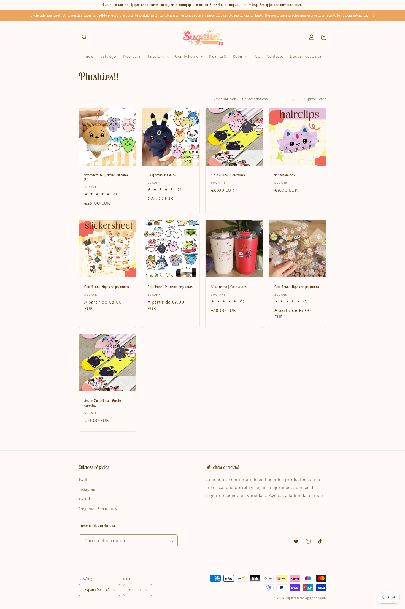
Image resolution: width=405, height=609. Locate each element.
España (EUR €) (96, 590)
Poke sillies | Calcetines (228, 175)
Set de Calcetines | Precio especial (102, 403)
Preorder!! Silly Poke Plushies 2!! (106, 177)
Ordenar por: (225, 99)
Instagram (87, 490)
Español (135, 590)
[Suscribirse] (171, 540)
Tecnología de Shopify (311, 598)
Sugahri (291, 598)
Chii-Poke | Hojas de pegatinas (106, 287)
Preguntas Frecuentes (98, 509)
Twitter (85, 480)
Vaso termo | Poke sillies (228, 287)
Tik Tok (85, 499)
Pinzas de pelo (284, 175)
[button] (85, 37)
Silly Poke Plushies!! (163, 175)
